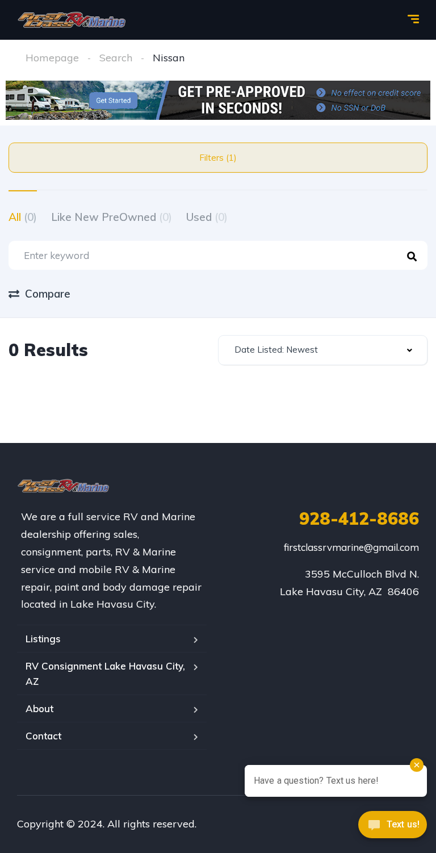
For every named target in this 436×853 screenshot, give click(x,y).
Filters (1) (218, 157)
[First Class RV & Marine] (72, 20)
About (39, 708)
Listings (43, 639)
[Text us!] (392, 828)
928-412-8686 (359, 518)
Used (207, 217)
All (23, 217)
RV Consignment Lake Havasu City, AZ (105, 673)
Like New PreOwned (111, 217)
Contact (43, 736)
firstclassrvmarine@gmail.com (351, 547)
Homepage (52, 57)
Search (115, 57)
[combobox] (322, 350)
